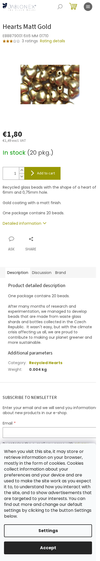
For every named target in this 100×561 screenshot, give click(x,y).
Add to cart (46, 173)
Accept (48, 548)
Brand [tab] (60, 272)
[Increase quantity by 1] (21, 170)
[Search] (60, 6)
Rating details (52, 41)
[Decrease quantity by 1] (21, 176)
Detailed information (22, 223)
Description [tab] (17, 272)
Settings (48, 531)
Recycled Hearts (45, 362)
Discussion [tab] (41, 272)
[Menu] (88, 6)
